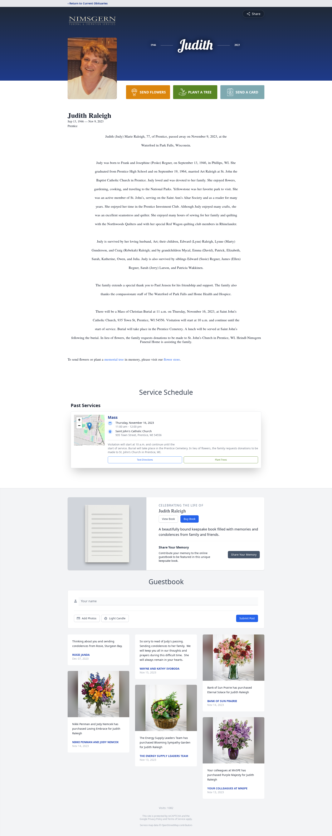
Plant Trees (221, 459)
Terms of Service (176, 819)
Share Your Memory (243, 554)
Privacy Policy (155, 819)
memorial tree (114, 359)
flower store (172, 359)
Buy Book (189, 519)
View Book (168, 519)
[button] (89, 426)
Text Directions (145, 459)
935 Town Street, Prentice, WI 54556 (138, 435)
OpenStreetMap (170, 825)
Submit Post (247, 618)
